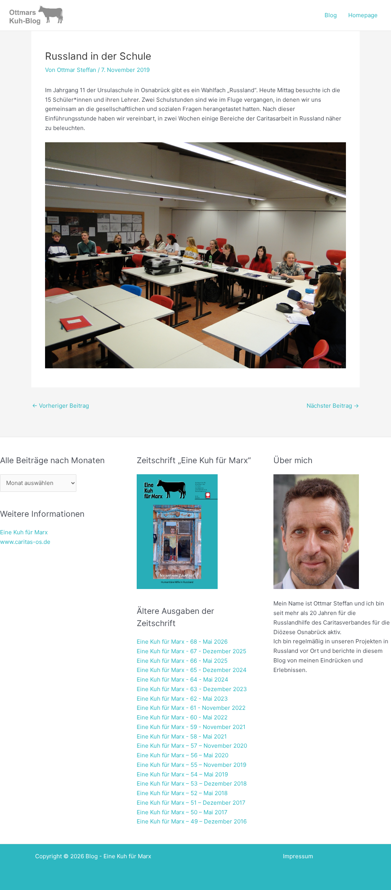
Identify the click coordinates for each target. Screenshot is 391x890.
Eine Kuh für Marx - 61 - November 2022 (191, 707)
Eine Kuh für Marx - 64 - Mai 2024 (182, 679)
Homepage (363, 15)
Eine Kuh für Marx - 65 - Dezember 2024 (192, 670)
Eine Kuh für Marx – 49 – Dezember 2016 (192, 821)
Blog (331, 15)
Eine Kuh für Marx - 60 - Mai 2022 (182, 717)
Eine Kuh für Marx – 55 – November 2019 (191, 764)
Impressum (298, 856)
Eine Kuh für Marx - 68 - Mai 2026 (182, 641)
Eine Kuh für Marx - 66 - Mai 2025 (182, 660)
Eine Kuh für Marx (24, 532)
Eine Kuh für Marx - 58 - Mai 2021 (182, 736)
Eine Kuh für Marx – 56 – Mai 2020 (182, 755)
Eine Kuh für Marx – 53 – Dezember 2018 (192, 783)
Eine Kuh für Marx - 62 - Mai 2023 (182, 698)
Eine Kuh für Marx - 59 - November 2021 (191, 727)
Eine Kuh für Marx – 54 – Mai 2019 (182, 774)
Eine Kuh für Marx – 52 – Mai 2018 (182, 793)
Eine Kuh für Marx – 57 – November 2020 (192, 745)
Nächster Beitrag (333, 405)
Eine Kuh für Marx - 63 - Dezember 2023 (192, 689)
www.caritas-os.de (25, 541)
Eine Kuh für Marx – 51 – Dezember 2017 (191, 802)
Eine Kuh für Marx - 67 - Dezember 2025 (191, 651)
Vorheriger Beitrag (60, 405)
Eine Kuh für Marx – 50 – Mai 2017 (182, 812)
